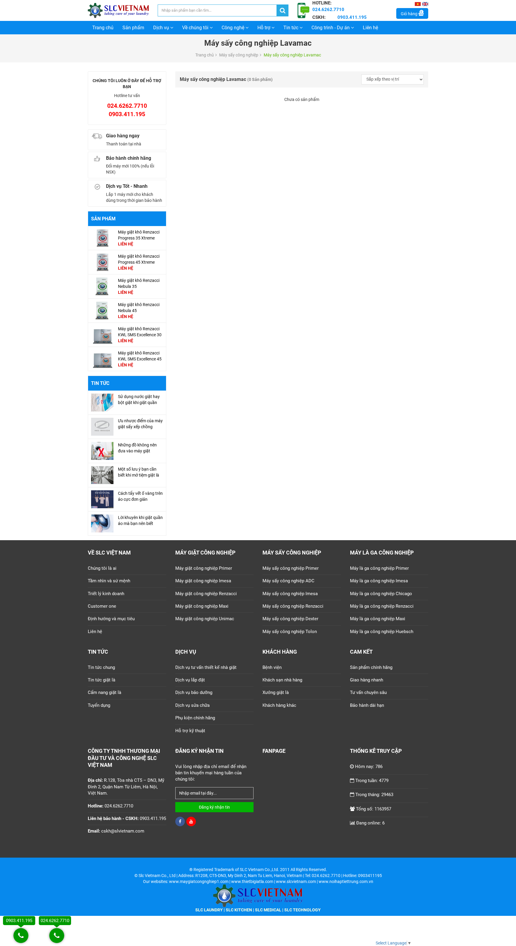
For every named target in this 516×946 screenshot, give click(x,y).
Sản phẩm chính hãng (371, 667)
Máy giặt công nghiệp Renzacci (206, 593)
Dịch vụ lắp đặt (190, 680)
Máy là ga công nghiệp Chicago (381, 593)
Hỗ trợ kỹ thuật (190, 730)
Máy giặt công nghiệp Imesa (203, 580)
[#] (102, 237)
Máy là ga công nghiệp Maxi (377, 618)
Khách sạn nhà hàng (282, 680)
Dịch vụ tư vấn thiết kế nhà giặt (205, 667)
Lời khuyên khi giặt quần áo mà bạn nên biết (140, 520)
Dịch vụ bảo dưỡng (193, 692)
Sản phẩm (133, 27)
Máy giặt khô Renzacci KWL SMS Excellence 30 (140, 331)
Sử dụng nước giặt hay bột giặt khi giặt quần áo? (139, 402)
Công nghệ (233, 27)
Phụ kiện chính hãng (195, 718)
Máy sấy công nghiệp (238, 55)
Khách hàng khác (279, 705)
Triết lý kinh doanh (106, 593)
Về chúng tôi (196, 27)
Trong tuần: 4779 (371, 780)
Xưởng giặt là (275, 692)
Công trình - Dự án (331, 27)
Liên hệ (370, 27)
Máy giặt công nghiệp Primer (203, 568)
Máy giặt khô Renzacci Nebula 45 (138, 307)
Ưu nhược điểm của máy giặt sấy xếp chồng (140, 423)
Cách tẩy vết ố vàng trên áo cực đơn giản (140, 496)
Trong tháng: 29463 (374, 794)
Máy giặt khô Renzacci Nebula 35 (138, 283)
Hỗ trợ (264, 27)
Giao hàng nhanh (366, 680)
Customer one (102, 606)
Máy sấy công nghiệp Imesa (290, 593)
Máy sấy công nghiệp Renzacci (292, 606)
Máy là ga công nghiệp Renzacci (382, 606)
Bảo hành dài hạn (367, 705)
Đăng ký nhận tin (214, 807)
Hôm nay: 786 (369, 766)
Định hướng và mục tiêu (111, 618)
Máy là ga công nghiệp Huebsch (381, 631)
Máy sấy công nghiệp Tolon (289, 631)
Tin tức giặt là (101, 680)
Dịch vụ (161, 27)
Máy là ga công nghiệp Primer (379, 568)
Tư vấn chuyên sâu (368, 692)
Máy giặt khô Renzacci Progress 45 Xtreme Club (138, 262)
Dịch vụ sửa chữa (192, 705)
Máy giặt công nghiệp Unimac (204, 618)
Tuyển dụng (99, 705)
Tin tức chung (101, 667)
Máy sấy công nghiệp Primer (290, 568)
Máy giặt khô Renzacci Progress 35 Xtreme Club (138, 238)
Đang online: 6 (370, 823)
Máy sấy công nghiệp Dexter (290, 618)
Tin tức (291, 27)
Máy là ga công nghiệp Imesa (379, 580)
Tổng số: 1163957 (373, 809)
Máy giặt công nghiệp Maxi (201, 606)
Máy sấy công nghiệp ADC (288, 580)
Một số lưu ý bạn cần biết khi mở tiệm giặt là (138, 472)
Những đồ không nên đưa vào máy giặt (137, 448)
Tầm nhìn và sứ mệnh (109, 580)
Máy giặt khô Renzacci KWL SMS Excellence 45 (140, 356)
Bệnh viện (272, 667)
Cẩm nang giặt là (104, 692)
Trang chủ (102, 27)
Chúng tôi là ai (102, 568)
